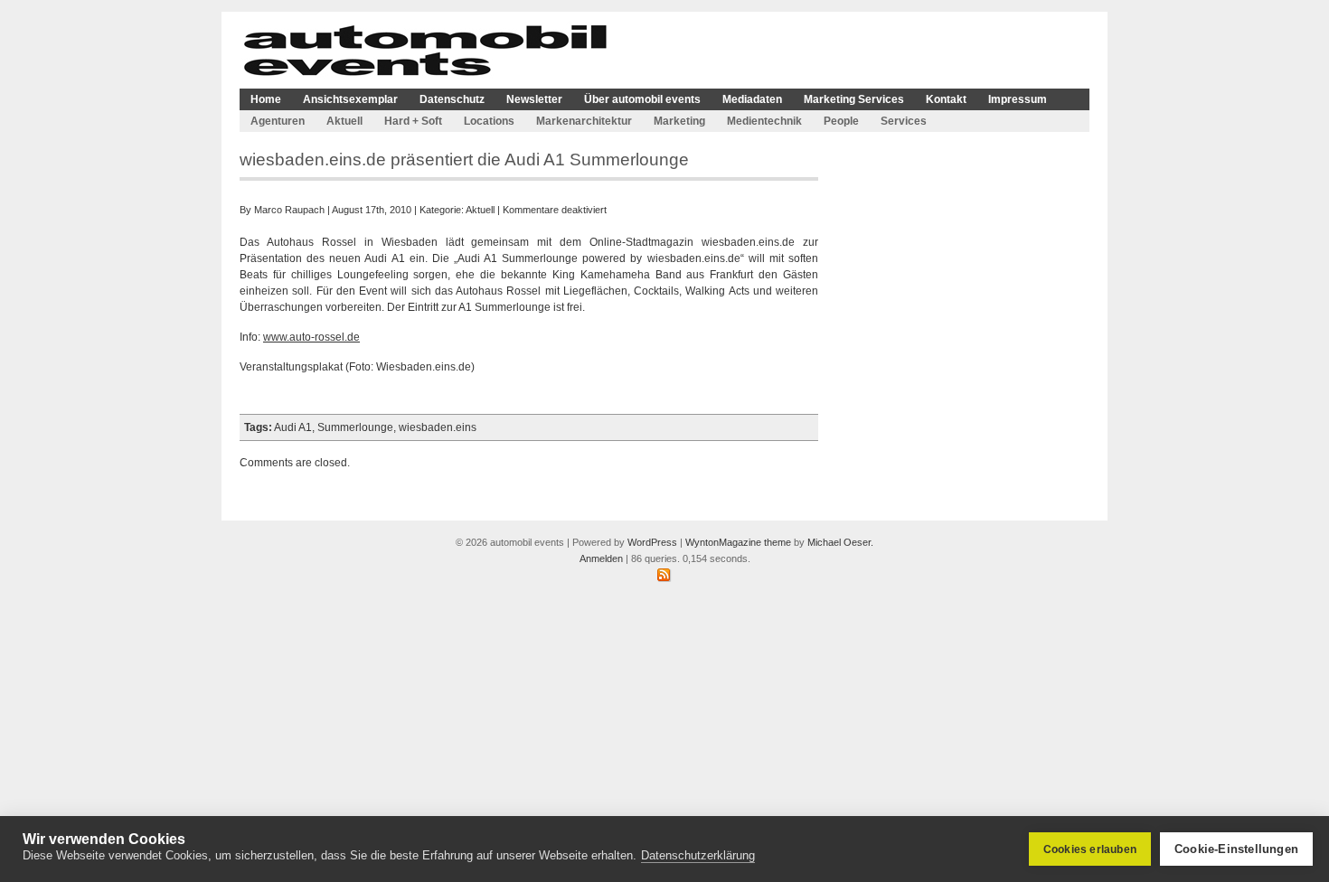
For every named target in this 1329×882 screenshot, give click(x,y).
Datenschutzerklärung (698, 855)
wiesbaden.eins (437, 427)
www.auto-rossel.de (311, 337)
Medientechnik (764, 121)
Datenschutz (452, 99)
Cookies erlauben (1089, 849)
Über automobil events (642, 99)
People (841, 121)
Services (904, 121)
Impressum (1017, 99)
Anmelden (601, 558)
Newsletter (534, 99)
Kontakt (946, 99)
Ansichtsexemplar (350, 99)
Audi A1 (293, 427)
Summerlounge (355, 427)
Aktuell (344, 121)
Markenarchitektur (584, 121)
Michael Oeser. (840, 542)
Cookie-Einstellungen (1236, 849)
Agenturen (277, 121)
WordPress (652, 542)
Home (265, 99)
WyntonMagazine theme (738, 542)
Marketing (679, 121)
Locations (489, 121)
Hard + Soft (413, 121)
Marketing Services (854, 99)
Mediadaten (752, 99)
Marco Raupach (289, 209)
